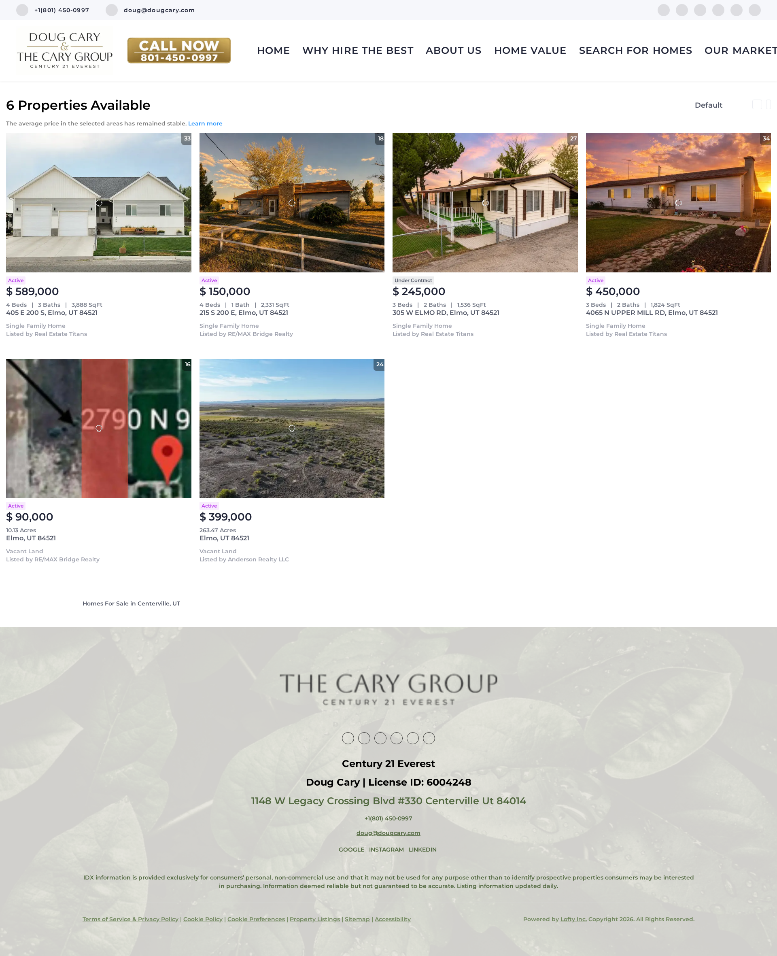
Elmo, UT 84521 (31, 538)
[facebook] (664, 9)
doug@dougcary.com (388, 833)
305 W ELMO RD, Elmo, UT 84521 (446, 313)
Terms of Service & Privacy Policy (130, 919)
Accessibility (393, 919)
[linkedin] (682, 9)
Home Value (530, 50)
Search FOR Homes (636, 50)
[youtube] (736, 9)
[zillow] (700, 9)
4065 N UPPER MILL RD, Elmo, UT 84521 (652, 313)
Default (709, 105)
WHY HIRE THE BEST (358, 50)
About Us (454, 50)
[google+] (755, 9)
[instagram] (718, 9)
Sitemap (357, 919)
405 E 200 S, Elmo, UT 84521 (52, 313)
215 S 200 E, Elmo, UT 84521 (244, 313)
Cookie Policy (203, 919)
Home (273, 50)
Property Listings (315, 919)
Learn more (205, 123)
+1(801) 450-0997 (388, 818)
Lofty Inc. (573, 919)
